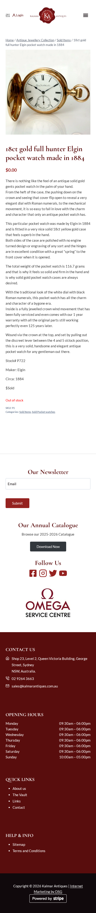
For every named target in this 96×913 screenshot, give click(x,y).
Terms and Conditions (29, 851)
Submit (17, 503)
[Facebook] (33, 573)
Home (10, 40)
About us (19, 788)
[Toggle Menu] (85, 15)
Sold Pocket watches (43, 412)
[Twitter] (53, 573)
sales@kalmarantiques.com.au (35, 686)
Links (17, 801)
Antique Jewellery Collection (35, 40)
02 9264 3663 (23, 678)
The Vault (20, 795)
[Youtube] (63, 573)
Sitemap (19, 844)
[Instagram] (43, 573)
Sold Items (64, 40)
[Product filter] (8, 15)
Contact (19, 807)
